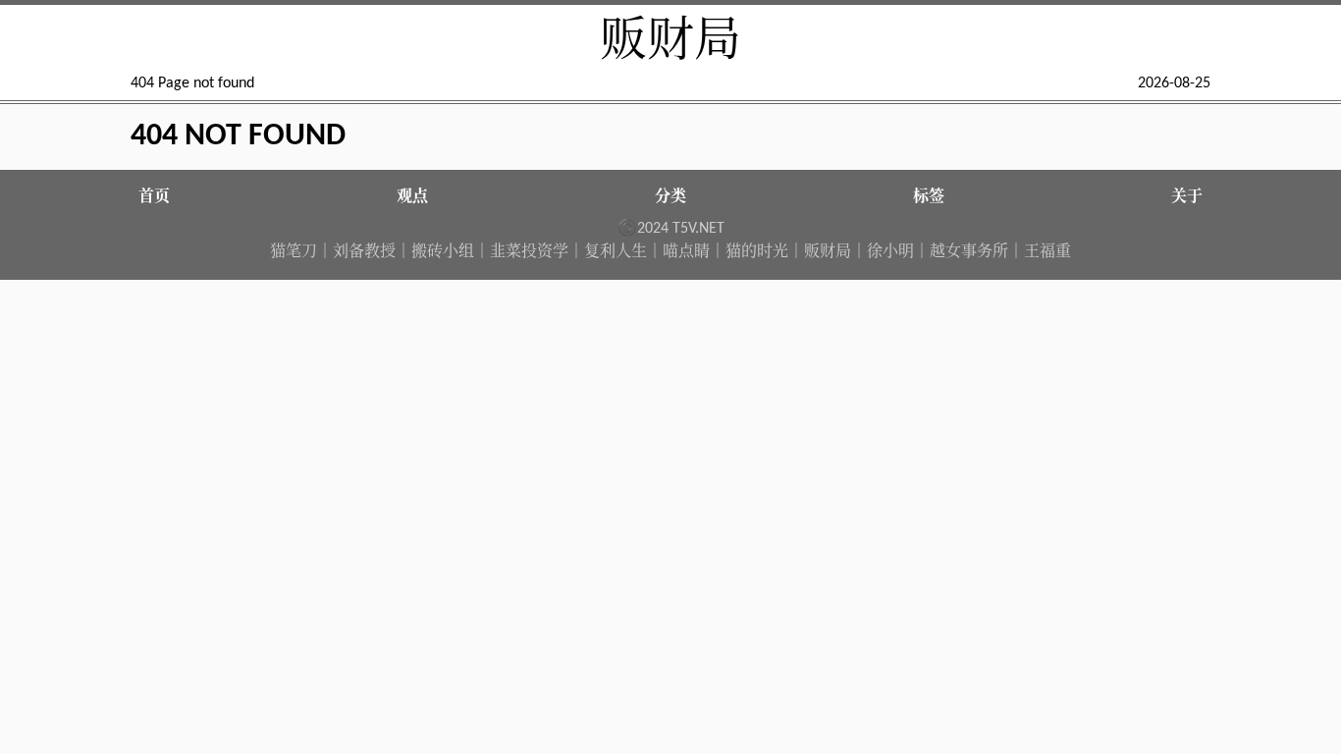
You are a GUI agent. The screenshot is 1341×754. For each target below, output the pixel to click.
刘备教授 (364, 252)
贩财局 (670, 43)
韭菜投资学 (529, 252)
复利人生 (615, 252)
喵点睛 (686, 252)
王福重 (1047, 252)
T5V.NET (698, 229)
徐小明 (890, 252)
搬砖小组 (442, 252)
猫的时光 (756, 252)
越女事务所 (969, 252)
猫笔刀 (293, 252)
